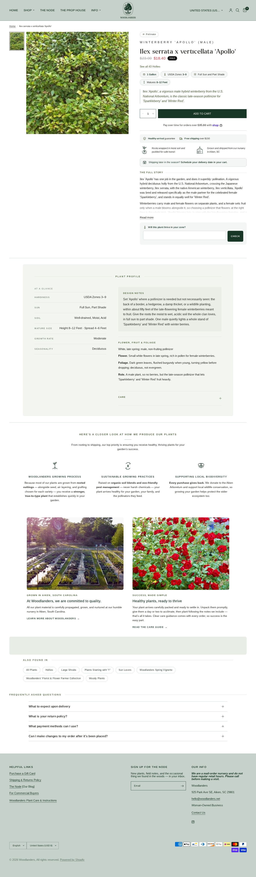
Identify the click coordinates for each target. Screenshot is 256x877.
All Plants (31, 669)
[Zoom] (120, 39)
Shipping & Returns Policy (25, 780)
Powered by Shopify (72, 859)
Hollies (49, 669)
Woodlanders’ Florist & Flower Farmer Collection (53, 678)
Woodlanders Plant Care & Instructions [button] (33, 800)
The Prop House (73, 10)
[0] (244, 10)
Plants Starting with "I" (97, 669)
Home (13, 10)
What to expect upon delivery (49, 706)
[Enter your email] (182, 785)
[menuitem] (15, 10)
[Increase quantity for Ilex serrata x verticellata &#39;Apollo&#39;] (153, 113)
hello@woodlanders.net (206, 798)
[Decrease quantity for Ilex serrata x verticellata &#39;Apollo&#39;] (143, 113)
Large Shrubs (68, 669)
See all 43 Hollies (150, 66)
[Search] (237, 10)
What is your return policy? (48, 716)
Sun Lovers (125, 669)
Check (235, 236)
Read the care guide (148, 627)
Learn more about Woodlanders (51, 618)
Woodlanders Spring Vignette (156, 669)
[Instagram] (196, 822)
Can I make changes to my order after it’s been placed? (68, 736)
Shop (28, 10)
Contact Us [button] (198, 812)
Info (94, 10)
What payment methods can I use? (53, 726)
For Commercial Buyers (24, 793)
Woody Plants (97, 678)
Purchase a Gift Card (22, 773)
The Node (47, 10)
